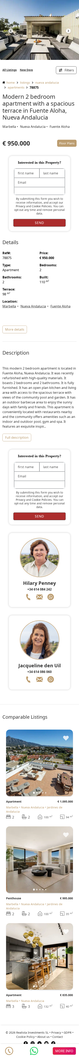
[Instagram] (33, 1042)
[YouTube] (46, 1042)
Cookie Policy (25, 1037)
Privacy (20, 206)
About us (43, 1037)
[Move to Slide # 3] (43, 793)
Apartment (13, 801)
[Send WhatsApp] (34, 1051)
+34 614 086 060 (39, 672)
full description (17, 437)
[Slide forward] (68, 31)
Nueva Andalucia (47, 82)
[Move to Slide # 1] (37, 793)
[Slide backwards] (10, 31)
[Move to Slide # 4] (45, 793)
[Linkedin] (39, 1042)
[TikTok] (53, 1042)
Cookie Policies (42, 206)
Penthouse (13, 898)
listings (25, 82)
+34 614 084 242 (39, 589)
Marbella (9, 126)
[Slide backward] (16, 763)
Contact (57, 1037)
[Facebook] (26, 1042)
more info (64, 1051)
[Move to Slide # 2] (40, 793)
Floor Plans (67, 143)
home (10, 82)
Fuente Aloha (60, 126)
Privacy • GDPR (61, 1032)
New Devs (26, 70)
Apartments (16, 87)
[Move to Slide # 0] (34, 793)
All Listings (9, 70)
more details (14, 329)
